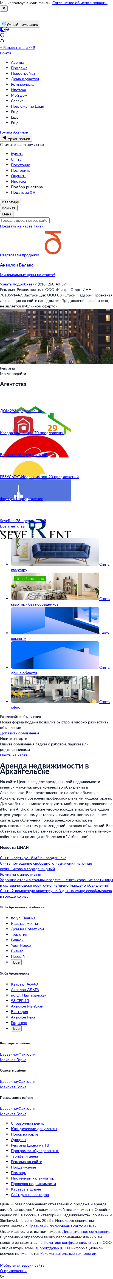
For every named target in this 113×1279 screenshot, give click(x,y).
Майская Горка (13, 1059)
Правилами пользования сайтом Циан (63, 1225)
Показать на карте (16, 226)
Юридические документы (34, 1128)
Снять (16, 159)
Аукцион (18, 1139)
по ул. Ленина (23, 917)
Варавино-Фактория (18, 1054)
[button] (56, 270)
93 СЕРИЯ (20, 1000)
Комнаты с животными (20, 874)
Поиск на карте (24, 1134)
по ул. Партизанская (29, 995)
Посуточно (20, 164)
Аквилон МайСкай (27, 1006)
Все (16, 962)
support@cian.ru (49, 1247)
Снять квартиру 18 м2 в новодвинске (33, 857)
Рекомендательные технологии (68, 1253)
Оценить (18, 175)
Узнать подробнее (16, 284)
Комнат (8, 207)
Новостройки (23, 73)
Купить (17, 153)
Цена (6, 214)
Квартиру (10, 201)
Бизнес (17, 950)
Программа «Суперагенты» (35, 1150)
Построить (20, 170)
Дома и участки (25, 78)
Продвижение (23, 1167)
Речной (17, 939)
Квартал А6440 (24, 984)
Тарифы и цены (24, 1156)
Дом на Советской (27, 928)
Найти (38, 226)
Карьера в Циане (26, 1189)
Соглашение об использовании (80, 2)
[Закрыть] (4, 8)
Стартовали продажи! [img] (19, 254)
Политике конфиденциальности (72, 1242)
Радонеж (19, 1022)
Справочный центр (27, 1123)
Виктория (19, 1011)
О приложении (13, 1270)
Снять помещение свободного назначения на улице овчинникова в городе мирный (46, 866)
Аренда (17, 62)
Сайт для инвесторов (30, 1194)
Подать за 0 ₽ (23, 192)
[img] (53, 254)
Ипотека (18, 89)
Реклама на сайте (26, 1161)
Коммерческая (23, 84)
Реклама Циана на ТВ (30, 1145)
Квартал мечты (24, 923)
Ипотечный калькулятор (32, 1178)
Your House (21, 945)
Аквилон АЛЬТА (25, 989)
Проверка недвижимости (33, 1183)
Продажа (19, 67)
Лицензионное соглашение (86, 1231)
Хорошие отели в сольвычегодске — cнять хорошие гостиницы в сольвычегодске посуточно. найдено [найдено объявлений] (56, 882)
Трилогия (19, 934)
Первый (18, 956)
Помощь (18, 1172)
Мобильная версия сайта (22, 1265)
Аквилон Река (23, 1017)
